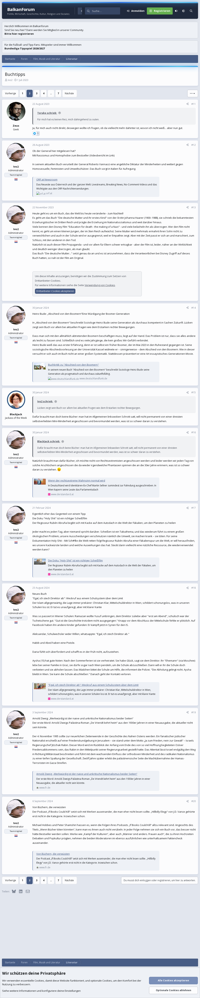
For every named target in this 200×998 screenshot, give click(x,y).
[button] (183, 11)
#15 (193, 392)
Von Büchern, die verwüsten (53, 854)
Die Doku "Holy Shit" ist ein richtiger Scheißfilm (75, 560)
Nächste (69, 93)
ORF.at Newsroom (46, 179)
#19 (193, 712)
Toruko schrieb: (47, 113)
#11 (193, 104)
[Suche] (191, 11)
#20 (193, 801)
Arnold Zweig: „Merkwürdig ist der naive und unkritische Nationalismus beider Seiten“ (86, 774)
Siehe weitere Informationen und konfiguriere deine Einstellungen (41, 991)
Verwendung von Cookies (100, 285)
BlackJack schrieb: (48, 441)
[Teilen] (187, 104)
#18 (193, 587)
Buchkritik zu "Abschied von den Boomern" (73, 364)
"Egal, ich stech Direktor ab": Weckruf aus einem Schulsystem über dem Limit (93, 685)
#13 (193, 207)
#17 (193, 507)
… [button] (51, 93)
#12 (193, 145)
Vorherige (10, 93)
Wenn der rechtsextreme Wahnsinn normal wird (76, 480)
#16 (193, 432)
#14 (193, 307)
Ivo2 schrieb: (45, 401)
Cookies (39, 980)
